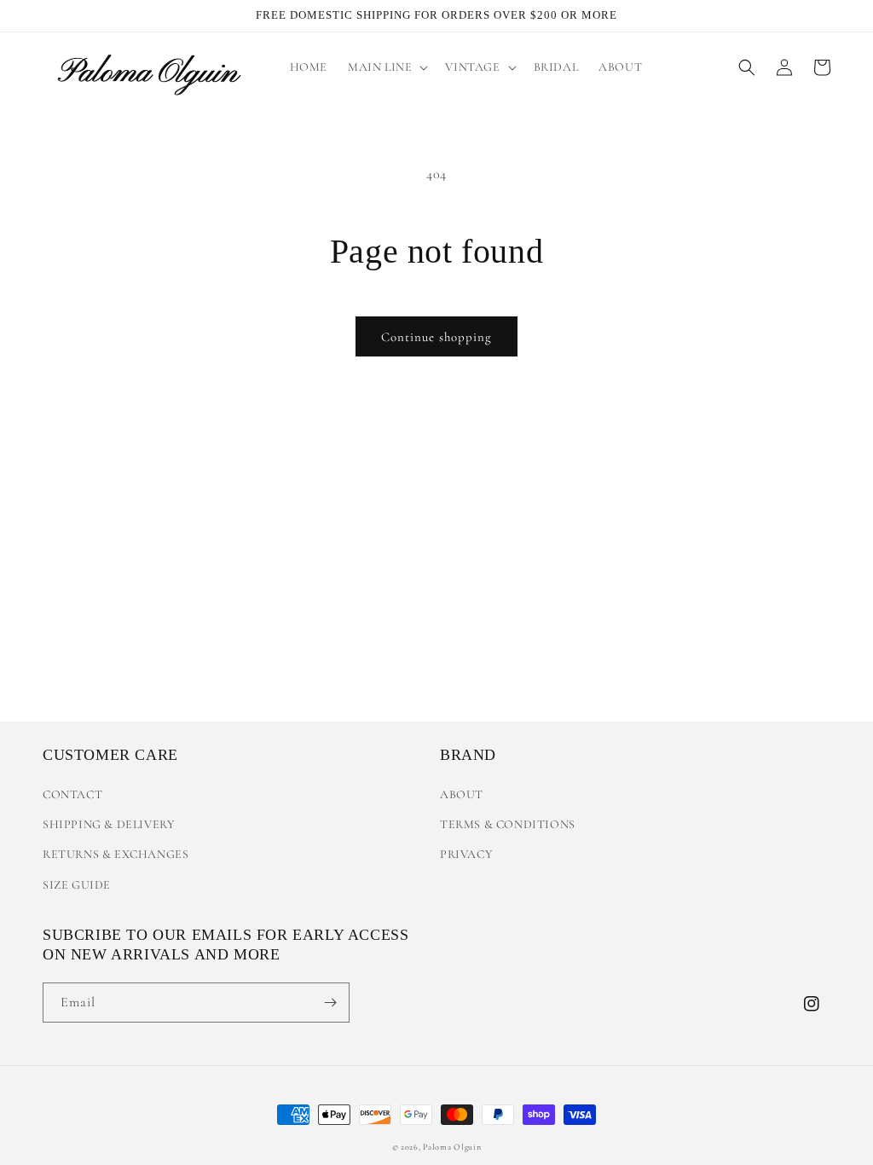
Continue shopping (436, 337)
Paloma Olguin (452, 1147)
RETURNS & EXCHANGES (115, 854)
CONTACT (72, 794)
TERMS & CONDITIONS (507, 824)
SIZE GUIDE (77, 885)
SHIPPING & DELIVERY (109, 824)
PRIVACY (466, 854)
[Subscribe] (330, 1002)
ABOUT (461, 794)
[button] (386, 67)
